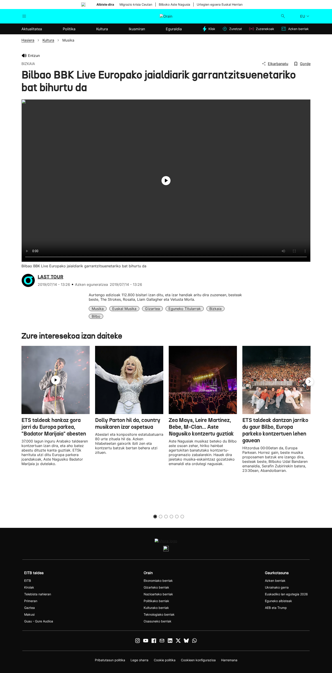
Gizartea (152, 308)
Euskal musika (124, 308)
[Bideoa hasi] (166, 180)
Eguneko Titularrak (184, 308)
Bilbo (96, 316)
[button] (309, 381)
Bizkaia (215, 308)
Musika (98, 308)
